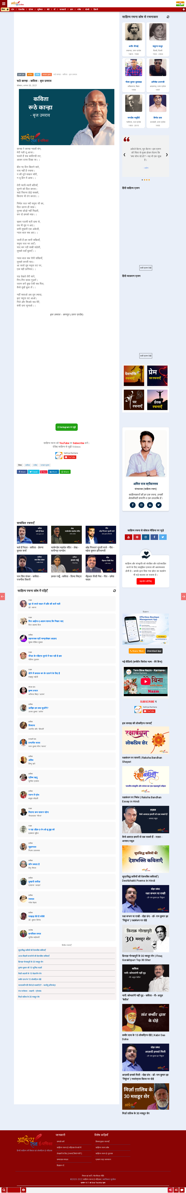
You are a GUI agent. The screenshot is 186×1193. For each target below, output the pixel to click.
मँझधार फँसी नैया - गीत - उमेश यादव (100, 578)
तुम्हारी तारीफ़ (34, 881)
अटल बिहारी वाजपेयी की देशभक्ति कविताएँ (33, 956)
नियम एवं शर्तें (87, 1176)
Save (45, 472)
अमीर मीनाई (133, 46)
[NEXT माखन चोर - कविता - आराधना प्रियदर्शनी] (183, 596)
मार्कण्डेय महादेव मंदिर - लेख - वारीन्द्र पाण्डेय (65, 549)
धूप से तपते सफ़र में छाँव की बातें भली (44, 604)
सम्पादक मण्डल (62, 1159)
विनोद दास (158, 117)
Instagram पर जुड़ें (67, 427)
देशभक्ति (21, 9)
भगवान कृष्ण (47, 75)
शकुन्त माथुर (158, 46)
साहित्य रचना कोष (102, 1147)
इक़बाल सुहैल (33, 833)
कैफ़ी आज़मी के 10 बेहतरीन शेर (30, 973)
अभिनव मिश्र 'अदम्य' (36, 694)
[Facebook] (133, 505)
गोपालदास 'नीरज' (35, 816)
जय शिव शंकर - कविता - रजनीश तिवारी (28, 578)
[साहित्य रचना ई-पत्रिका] (17, 3)
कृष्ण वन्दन (33, 690)
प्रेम (12, 9)
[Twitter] (159, 505)
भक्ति (37, 75)
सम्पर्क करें (61, 1141)
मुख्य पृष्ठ (21, 75)
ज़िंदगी (96, 9)
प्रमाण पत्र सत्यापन (103, 1159)
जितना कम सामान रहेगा (38, 812)
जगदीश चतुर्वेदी (134, 117)
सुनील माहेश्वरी (34, 937)
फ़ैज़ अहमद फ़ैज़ (34, 625)
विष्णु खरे (31, 764)
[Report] (23, 1190)
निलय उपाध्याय (34, 850)
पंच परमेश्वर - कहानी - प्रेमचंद (29, 991)
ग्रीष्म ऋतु (33, 777)
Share (23, 472)
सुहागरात (32, 847)
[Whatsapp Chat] (182, 1190)
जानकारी (63, 9)
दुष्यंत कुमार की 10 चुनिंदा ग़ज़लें (30, 967)
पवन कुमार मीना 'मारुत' (37, 746)
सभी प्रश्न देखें (145, 268)
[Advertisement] (66, 32)
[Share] (170, 1190)
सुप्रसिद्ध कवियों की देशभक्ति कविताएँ (32, 950)
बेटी (48, 9)
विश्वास (31, 725)
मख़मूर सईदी (33, 677)
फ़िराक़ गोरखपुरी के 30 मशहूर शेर (30, 962)
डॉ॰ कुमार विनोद (34, 920)
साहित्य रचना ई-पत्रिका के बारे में (69, 1147)
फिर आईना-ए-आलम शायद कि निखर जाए (46, 621)
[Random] (176, 1190)
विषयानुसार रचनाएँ (102, 1141)
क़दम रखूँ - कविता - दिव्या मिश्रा (66, 576)
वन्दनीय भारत (34, 743)
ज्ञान (71, 9)
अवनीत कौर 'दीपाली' (36, 729)
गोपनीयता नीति (98, 1176)
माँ (54, 9)
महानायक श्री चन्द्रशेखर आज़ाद (42, 638)
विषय (4, 9)
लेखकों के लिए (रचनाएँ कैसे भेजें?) (69, 1153)
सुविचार (40, 9)
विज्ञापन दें (60, 1165)
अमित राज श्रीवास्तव (145, 484)
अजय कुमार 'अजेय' (35, 711)
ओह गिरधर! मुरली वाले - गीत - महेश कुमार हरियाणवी (100, 549)
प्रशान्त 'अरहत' (34, 885)
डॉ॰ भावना (32, 607)
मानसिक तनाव (34, 933)
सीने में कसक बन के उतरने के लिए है (44, 673)
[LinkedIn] (150, 505)
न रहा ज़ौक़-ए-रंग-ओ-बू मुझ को (41, 829)
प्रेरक (31, 9)
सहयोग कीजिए (146, 581)
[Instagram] (141, 505)
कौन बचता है (34, 864)
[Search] (4, 1190)
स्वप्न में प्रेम (33, 795)
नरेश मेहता (32, 902)
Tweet (35, 472)
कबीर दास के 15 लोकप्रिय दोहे (29, 979)
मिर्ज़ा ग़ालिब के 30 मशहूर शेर (29, 997)
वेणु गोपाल (32, 868)
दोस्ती (87, 9)
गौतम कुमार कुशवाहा (134, 82)
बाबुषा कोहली (33, 798)
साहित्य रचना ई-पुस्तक (104, 1153)
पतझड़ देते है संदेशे (36, 916)
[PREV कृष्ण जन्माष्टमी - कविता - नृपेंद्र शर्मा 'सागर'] (2, 596)
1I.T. (87, 1183)
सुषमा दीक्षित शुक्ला (35, 642)
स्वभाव (31, 899)
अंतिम (30, 760)
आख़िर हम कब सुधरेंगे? (38, 708)
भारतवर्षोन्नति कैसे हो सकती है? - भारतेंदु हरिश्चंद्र (37, 985)
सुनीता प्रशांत (33, 781)
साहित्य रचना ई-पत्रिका (92, 1179)
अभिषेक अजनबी (157, 82)
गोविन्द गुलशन (33, 659)
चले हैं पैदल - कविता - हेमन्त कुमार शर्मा (30, 549)
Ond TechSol (97, 1183)
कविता (30, 75)
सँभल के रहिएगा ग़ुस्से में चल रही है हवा (45, 656)
